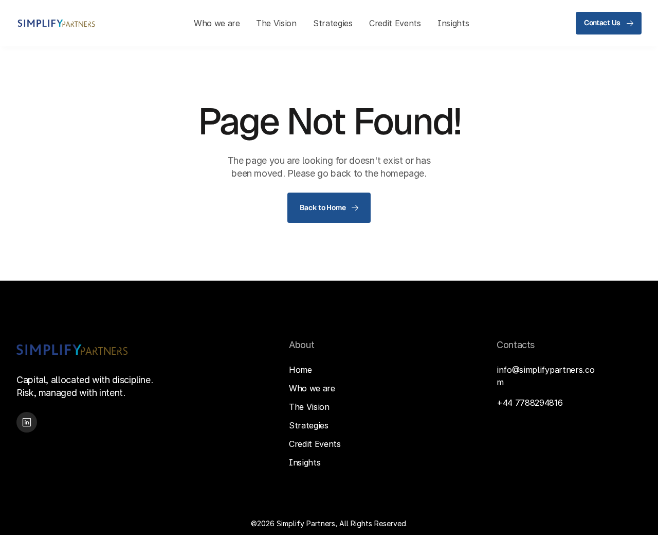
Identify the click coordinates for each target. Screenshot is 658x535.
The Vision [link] (276, 23)
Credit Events (315, 444)
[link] (56, 23)
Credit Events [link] (395, 23)
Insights (304, 462)
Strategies (308, 425)
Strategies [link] (333, 23)
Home (300, 370)
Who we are (312, 388)
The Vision (309, 407)
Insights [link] (453, 23)
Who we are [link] (217, 23)
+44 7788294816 (530, 403)
